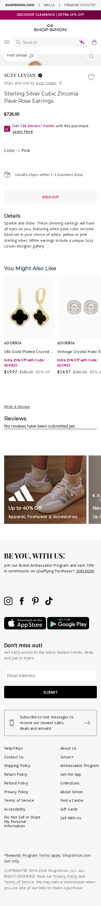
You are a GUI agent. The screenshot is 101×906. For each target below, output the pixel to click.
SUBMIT (50, 692)
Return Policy (15, 774)
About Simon (71, 791)
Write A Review (17, 406)
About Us (68, 748)
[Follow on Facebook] (22, 603)
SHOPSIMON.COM (19, 5)
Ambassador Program (79, 765)
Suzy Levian (20, 75)
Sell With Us (70, 817)
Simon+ (67, 757)
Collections (70, 783)
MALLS (49, 5)
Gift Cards (69, 809)
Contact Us (14, 757)
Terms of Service (19, 800)
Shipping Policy (17, 765)
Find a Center (72, 800)
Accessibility (14, 809)
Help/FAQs (13, 748)
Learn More (22, 131)
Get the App (70, 774)
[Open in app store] (25, 628)
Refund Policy (16, 783)
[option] (29, 328)
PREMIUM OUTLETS (80, 5)
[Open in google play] (68, 628)
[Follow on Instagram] (8, 603)
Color (17, 150)
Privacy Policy (16, 791)
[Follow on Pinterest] (36, 603)
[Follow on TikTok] (49, 603)
